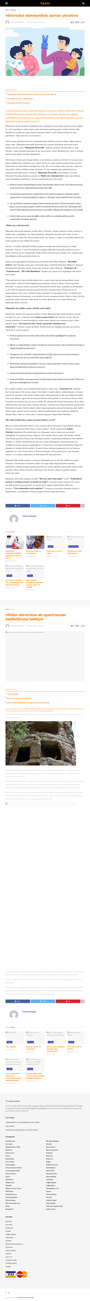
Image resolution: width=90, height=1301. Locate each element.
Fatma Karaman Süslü (13, 1168)
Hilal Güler (9, 1191)
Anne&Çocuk (10, 1141)
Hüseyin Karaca (11, 1194)
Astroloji (8, 1144)
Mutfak (30, 1042)
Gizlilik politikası (10, 1234)
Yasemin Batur (51, 1194)
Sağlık (48, 1162)
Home (7, 10)
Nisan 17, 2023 (10, 587)
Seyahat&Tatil (51, 1173)
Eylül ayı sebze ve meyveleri (19, 698)
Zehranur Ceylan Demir (54, 1206)
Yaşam (13, 609)
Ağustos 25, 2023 (11, 560)
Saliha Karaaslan (52, 1165)
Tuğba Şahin (50, 1185)
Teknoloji (49, 1179)
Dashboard (9, 1228)
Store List (8, 1257)
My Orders (9, 1247)
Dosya (7, 1156)
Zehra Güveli (50, 1203)
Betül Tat (8, 1150)
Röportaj (13, 10)
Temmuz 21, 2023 (52, 556)
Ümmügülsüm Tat (52, 1188)
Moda (7, 1206)
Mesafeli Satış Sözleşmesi (14, 1244)
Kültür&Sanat (10, 1200)
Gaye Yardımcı (10, 1173)
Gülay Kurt (9, 1179)
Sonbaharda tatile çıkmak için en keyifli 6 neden (21, 1130)
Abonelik (8, 1221)
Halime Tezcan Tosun (13, 1188)
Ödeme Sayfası (10, 1250)
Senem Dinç (50, 1171)
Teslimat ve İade (11, 1260)
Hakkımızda (9, 1237)
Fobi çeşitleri (12, 694)
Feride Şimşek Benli (12, 1171)
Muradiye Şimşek (52, 1141)
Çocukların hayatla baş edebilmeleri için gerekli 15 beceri (14, 582)
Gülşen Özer (10, 1182)
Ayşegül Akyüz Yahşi (12, 1147)
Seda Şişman (50, 1168)
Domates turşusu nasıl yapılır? (20, 99)
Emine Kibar (9, 1159)
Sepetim (8, 1254)
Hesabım (8, 1241)
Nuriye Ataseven (52, 1150)
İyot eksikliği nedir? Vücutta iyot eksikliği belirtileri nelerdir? (35, 1075)
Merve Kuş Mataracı (12, 1203)
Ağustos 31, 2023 (73, 1051)
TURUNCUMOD (11, 1263)
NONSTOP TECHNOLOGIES (25, 1297)
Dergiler (8, 1231)
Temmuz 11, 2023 (73, 556)
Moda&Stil (9, 1209)
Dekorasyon (73, 546)
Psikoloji (49, 1153)
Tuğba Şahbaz (51, 1182)
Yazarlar (49, 1197)
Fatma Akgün (10, 1165)
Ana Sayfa (8, 1224)
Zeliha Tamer (51, 1209)
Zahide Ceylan (51, 1200)
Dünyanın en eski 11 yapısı (18, 103)
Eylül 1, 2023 (10, 1049)
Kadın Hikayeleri (11, 1197)
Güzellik (8, 1185)
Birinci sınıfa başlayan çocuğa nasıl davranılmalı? (28, 703)
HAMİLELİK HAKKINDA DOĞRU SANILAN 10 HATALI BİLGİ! (31, 94)
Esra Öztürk (9, 1162)
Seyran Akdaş (51, 1176)
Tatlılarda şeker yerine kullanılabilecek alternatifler (22, 1122)
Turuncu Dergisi (17, 22)
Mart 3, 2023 (30, 590)
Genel (19, 10)
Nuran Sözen (50, 1147)
